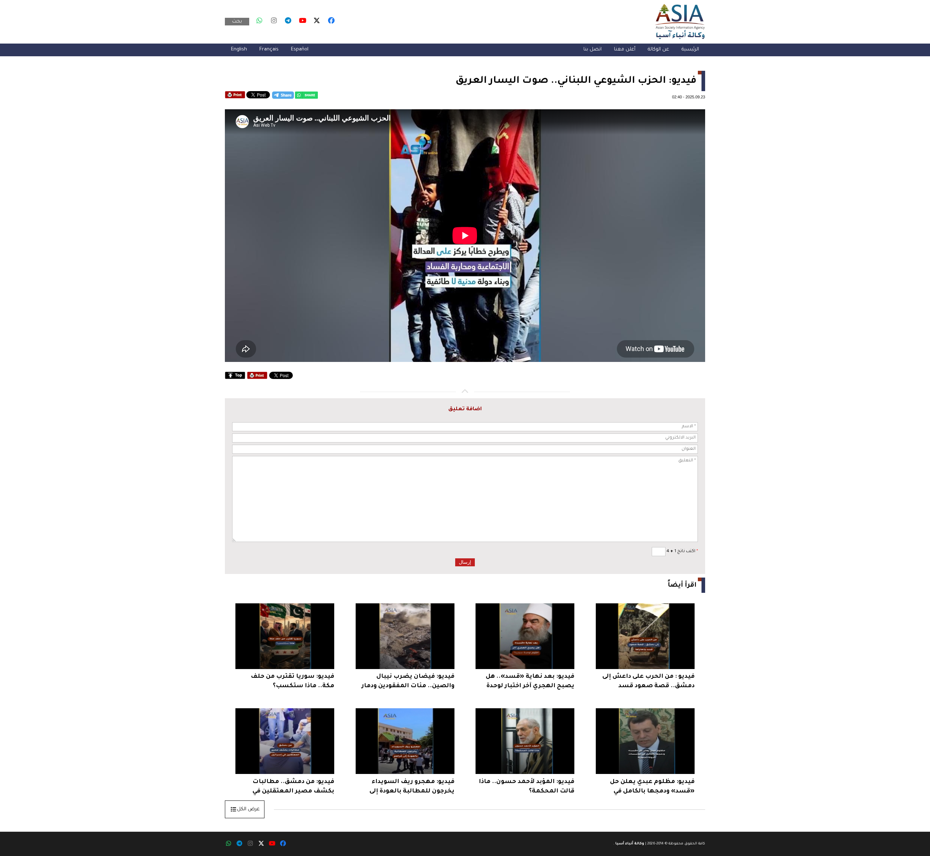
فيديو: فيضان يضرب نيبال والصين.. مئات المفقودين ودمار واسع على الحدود (407, 682)
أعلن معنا (624, 49)
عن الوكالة (658, 49)
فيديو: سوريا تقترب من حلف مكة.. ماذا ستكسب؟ (292, 681)
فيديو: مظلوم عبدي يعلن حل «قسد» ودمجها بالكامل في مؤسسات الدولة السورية (652, 787)
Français (269, 49)
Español (299, 49)
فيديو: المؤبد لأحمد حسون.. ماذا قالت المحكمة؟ (526, 787)
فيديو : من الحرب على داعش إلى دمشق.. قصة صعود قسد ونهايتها (648, 682)
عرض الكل (248, 809)
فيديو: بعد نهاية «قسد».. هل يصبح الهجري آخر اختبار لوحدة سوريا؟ (530, 682)
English (239, 49)
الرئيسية (690, 49)
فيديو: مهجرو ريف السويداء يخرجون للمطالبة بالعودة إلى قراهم (411, 787)
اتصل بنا (592, 49)
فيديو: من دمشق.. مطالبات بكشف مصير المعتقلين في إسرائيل (293, 787)
